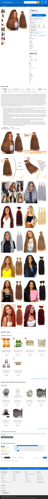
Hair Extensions (34, 91)
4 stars (15, 446)
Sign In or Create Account (14, 468)
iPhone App (3, 487)
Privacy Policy (39, 475)
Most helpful (21, 457)
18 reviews (37, 50)
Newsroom (3, 477)
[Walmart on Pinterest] (8, 493)
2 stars (15, 449)
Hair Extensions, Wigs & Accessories (20, 7)
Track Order (31, 468)
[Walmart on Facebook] (1, 493)
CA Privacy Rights (40, 477)
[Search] (38, 2)
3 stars (15, 448)
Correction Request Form (7, 437)
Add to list (35, 35)
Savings (14, 5)
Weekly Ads (38, 468)
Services (10, 5)
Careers (38, 5)
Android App (3, 488)
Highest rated (14, 457)
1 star (15, 450)
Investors (2, 478)
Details (40, 33)
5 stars (15, 445)
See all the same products (42, 428)
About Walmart (3, 474)
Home (2, 7)
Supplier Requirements (5, 482)
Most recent (7, 457)
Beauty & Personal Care (7, 7)
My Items (42, 5)
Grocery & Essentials (20, 5)
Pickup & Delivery (28, 5)
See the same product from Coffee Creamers (39, 378)
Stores (14, 475)
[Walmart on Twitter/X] (4, 493)
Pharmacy (34, 5)
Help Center (23, 468)
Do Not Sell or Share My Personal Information (41, 482)
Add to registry (42, 35)
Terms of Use (39, 474)
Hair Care (12, 7)
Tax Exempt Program (28, 482)
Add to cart (39, 15)
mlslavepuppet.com (32, 67)
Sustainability (3, 480)
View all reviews (5, 453)
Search (45, 457)
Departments (5, 5)
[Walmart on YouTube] (6, 493)
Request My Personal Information (40, 479)
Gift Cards (14, 480)
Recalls (26, 477)
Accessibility (27, 478)
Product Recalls (27, 480)
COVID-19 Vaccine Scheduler (30, 474)
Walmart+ (14, 478)
